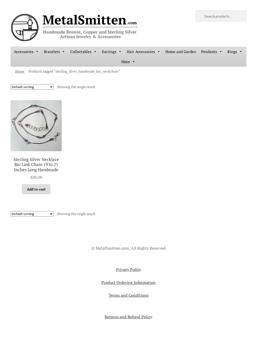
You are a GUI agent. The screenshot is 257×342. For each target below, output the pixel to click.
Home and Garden (180, 51)
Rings (232, 51)
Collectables (81, 51)
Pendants (209, 51)
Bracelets (52, 51)
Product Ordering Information (128, 282)
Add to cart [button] (36, 189)
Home (19, 71)
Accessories (24, 51)
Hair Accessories (141, 51)
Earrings (109, 51)
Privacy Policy (128, 269)
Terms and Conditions (129, 295)
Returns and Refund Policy (128, 316)
